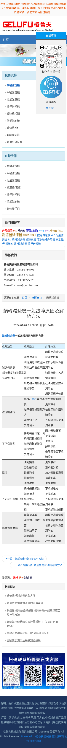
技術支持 (36, 297)
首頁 (6, 40)
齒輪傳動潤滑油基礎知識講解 (24, 640)
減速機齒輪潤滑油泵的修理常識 (25, 603)
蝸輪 (4, 335)
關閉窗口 (51, 108)
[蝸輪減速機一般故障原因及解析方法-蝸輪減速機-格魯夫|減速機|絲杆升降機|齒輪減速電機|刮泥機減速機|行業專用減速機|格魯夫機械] (27, 25)
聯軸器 (53, 230)
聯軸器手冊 (13, 208)
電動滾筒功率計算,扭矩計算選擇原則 (28, 633)
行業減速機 (13, 120)
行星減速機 (13, 99)
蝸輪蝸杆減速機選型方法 (21, 595)
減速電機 (31, 239)
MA (15, 230)
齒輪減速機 (13, 92)
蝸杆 (34, 399)
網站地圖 (35, 741)
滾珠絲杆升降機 (46, 239)
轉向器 (41, 230)
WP (53, 235)
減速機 (11, 335)
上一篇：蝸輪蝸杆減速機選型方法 (24, 558)
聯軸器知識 (13, 135)
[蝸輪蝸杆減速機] (33, 50)
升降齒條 (7, 230)
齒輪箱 (9, 243)
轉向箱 (21, 230)
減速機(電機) (14, 187)
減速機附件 (13, 127)
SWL (47, 230)
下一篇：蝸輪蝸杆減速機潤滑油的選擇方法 (37, 565)
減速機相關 (13, 113)
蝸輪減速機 (13, 166)
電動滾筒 (32, 230)
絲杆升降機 (13, 106)
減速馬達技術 (14, 142)
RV (9, 239)
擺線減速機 (43, 235)
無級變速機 (28, 235)
